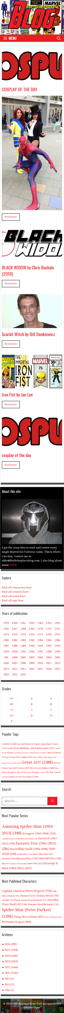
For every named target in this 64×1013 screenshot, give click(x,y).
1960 (14, 623)
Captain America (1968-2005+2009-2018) (19, 839)
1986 (57, 640)
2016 (31, 669)
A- (51, 698)
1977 (40, 634)
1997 (40, 651)
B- (51, 704)
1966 (6, 629)
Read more (11, 216)
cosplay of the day (16, 455)
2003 (40, 657)
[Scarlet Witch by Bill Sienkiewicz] (32, 325)
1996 (31, 651)
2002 (31, 657)
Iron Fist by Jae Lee (17, 394)
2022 (23, 674)
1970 (40, 629)
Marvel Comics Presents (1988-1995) (22, 863)
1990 (31, 646)
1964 (49, 623)
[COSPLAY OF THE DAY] (32, 81)
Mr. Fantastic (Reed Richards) (41, 904)
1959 (6, 623)
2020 (6, 674)
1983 (31, 640)
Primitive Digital (32, 1007)
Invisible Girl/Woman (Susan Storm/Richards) (24, 900)
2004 (49, 657)
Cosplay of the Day (31, 757)
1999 (57, 651)
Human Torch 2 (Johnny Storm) (39, 895)
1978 (49, 634)
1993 (57, 646)
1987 (6, 646)
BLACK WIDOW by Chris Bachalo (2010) (28, 270)
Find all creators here (15, 592)
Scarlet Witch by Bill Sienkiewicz (28, 334)
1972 (57, 629)
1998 (49, 651)
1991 (40, 646)
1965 (57, 623)
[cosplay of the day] (32, 446)
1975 (23, 634)
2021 (14, 674)
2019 (57, 669)
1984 (40, 640)
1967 (14, 629)
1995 (23, 651)
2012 (57, 663)
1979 (57, 634)
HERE (13, 565)
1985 (49, 640)
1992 (49, 646)
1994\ (15, 651)
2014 (14, 669)
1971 (49, 629)
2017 (40, 669)
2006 (6, 663)
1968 (23, 629)
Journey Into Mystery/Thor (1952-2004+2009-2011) (31, 858)
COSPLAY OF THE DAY (19, 89)
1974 (14, 634)
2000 (14, 657)
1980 (6, 640)
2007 (14, 663)
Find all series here (13, 596)
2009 (31, 663)
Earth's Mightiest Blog (23, 1003)
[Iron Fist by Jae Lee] (32, 386)
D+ (11, 715)
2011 (49, 663)
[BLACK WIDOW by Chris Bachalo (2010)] (32, 259)
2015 (23, 669)
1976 (31, 634)
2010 (40, 663)
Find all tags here (13, 600)
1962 (31, 623)
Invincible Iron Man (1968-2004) (35, 854)
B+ (11, 704)
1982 (23, 640)
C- (51, 710)
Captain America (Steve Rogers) (27, 891)
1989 (23, 646)
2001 (23, 657)
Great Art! (37, 762)
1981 (14, 640)
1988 (14, 646)
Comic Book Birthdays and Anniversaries (30, 748)
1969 (31, 629)
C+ (11, 710)
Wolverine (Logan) (16, 922)
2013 (6, 669)
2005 (57, 657)
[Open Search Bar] (58, 38)
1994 (6, 651)
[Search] (52, 801)
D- (51, 715)
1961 (23, 623)
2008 (23, 663)
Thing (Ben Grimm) (29, 916)
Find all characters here (17, 587)
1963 (40, 623)
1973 (6, 634)
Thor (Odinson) (53, 917)
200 (6, 657)
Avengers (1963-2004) (39, 833)
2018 (49, 669)
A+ (11, 698)
